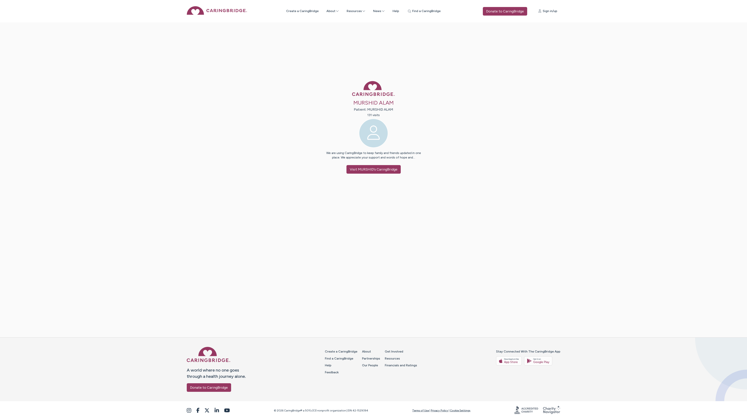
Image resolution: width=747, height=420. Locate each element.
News (377, 11)
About (330, 11)
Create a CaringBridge (302, 11)
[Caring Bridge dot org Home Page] (217, 14)
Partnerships (371, 358)
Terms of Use (420, 410)
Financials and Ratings (401, 365)
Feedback (332, 372)
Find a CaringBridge (339, 358)
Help (396, 11)
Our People (370, 365)
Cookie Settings (460, 410)
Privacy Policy (439, 410)
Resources (354, 11)
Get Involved (394, 351)
